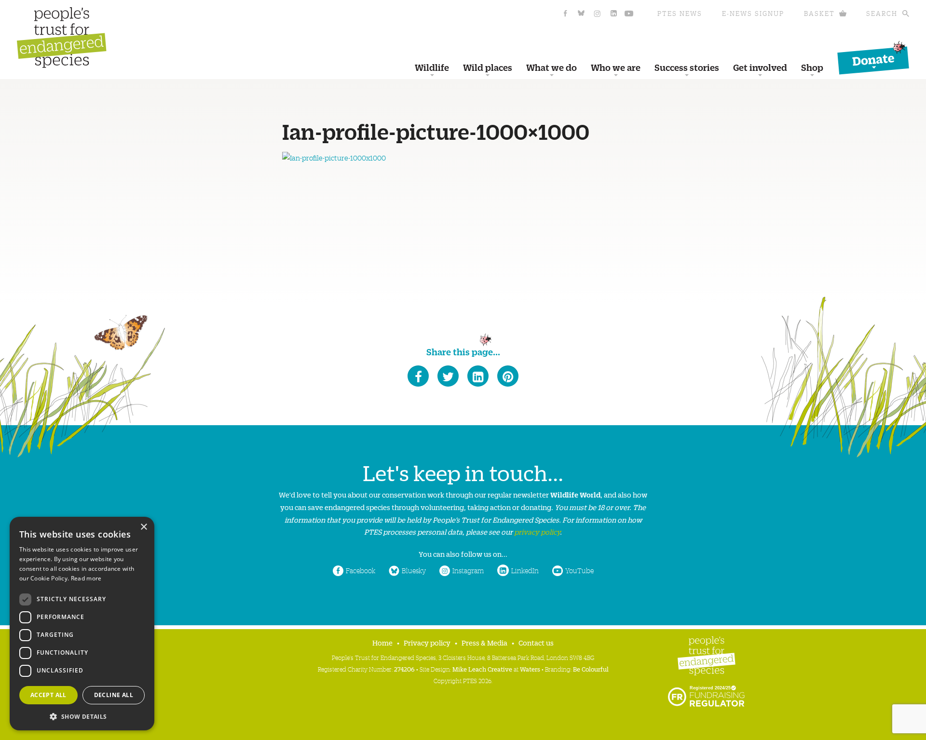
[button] (82, 716)
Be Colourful (591, 669)
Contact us (536, 642)
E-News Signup (753, 13)
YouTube (579, 570)
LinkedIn (525, 570)
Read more (86, 578)
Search (882, 13)
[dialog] (82, 623)
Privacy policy (427, 642)
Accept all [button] (48, 695)
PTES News (679, 13)
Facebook (360, 570)
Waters (530, 669)
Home (382, 642)
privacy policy (537, 531)
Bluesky (414, 570)
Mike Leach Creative (482, 669)
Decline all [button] (113, 695)
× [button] (143, 527)
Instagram (468, 570)
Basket (819, 13)
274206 (404, 669)
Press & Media (484, 642)
